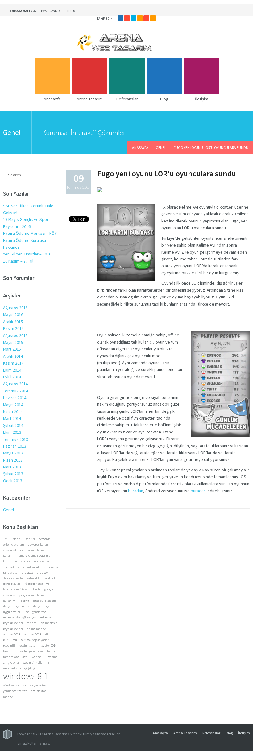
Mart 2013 (12, 467)
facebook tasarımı (37, 584)
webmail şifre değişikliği (19, 668)
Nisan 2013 (13, 460)
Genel (161, 147)
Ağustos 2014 (15, 383)
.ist (5, 539)
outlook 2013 (11, 634)
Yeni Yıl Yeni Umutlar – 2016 (27, 254)
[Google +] (127, 18)
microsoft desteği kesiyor (19, 617)
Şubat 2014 (13, 425)
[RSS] (153, 18)
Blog (229, 733)
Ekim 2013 (12, 432)
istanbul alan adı (44, 601)
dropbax (27, 573)
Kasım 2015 (13, 328)
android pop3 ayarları (35, 561)
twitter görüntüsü (31, 651)
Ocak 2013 (12, 480)
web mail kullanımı (36, 662)
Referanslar (211, 733)
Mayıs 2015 (13, 342)
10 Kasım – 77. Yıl (18, 261)
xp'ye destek (38, 685)
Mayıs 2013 (13, 453)
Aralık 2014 (13, 356)
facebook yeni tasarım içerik (21, 589)
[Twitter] (133, 18)
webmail (38, 657)
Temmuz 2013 (15, 439)
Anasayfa (140, 147)
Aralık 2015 (13, 321)
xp (24, 685)
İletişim (244, 733)
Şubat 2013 (13, 473)
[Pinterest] (146, 18)
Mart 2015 (12, 349)
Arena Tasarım (185, 733)
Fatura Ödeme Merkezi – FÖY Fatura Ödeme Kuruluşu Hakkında (30, 240)
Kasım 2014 (13, 363)
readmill (9, 645)
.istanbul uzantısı (23, 539)
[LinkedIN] (140, 18)
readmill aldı (27, 645)
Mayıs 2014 (13, 404)
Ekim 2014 (12, 370)
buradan (135, 490)
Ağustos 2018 (15, 307)
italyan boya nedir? (16, 606)
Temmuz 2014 (15, 391)
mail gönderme (35, 612)
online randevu (37, 629)
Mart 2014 (12, 418)
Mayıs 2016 (13, 314)
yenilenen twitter (15, 691)
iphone (24, 601)
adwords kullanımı (40, 544)
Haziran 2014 (14, 397)
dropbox (42, 573)
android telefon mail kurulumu (24, 567)
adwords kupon (13, 550)
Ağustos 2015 (15, 335)
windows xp (11, 685)
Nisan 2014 (13, 411)
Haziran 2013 (14, 446)
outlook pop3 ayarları (35, 640)
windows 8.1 (25, 676)
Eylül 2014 (12, 377)
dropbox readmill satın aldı (21, 578)
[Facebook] (120, 18)
